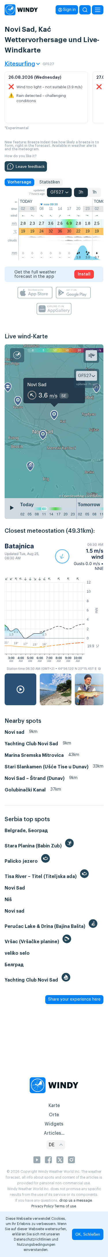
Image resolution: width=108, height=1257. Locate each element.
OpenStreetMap (73, 496)
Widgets (54, 1124)
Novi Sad (36, 384)
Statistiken (49, 182)
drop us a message (75, 1200)
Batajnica (19, 546)
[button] (79, 556)
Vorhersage (19, 182)
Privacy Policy (42, 1206)
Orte (54, 1114)
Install (84, 274)
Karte (54, 1105)
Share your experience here (74, 999)
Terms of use (65, 1206)
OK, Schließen (87, 1234)
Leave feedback (30, 166)
